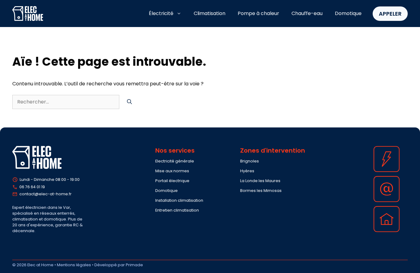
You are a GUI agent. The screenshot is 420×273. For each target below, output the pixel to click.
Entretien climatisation (177, 210)
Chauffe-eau (307, 13)
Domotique (348, 13)
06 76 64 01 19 (32, 186)
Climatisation (209, 13)
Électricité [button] (161, 13)
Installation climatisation (179, 200)
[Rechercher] (129, 102)
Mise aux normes (172, 171)
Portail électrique (172, 180)
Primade (134, 264)
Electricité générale (174, 161)
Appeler (390, 14)
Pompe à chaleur (258, 13)
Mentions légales (74, 264)
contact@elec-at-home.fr (45, 194)
